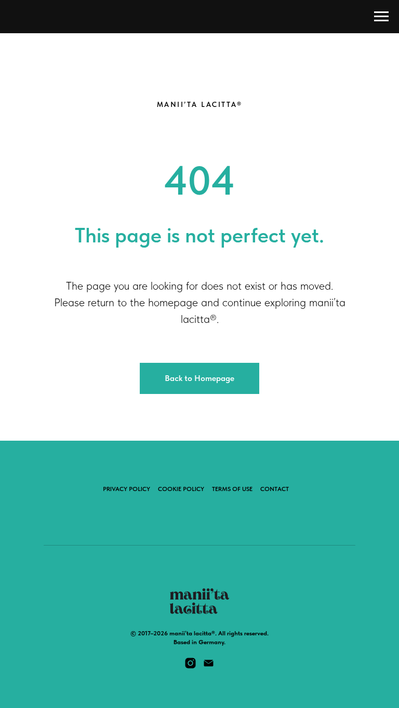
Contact (274, 489)
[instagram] (190, 666)
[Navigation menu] (381, 16)
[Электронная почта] (208, 666)
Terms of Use (232, 489)
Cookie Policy (181, 489)
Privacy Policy (126, 489)
